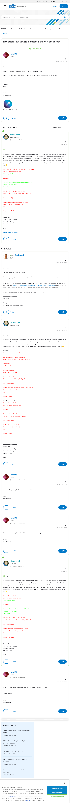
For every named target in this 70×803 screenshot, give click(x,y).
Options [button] (5, 33)
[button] (6, 118)
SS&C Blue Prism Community (9, 28)
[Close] (64, 783)
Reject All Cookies (57, 792)
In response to (17, 139)
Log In (64, 6)
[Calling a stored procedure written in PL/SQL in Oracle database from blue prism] (64, 127)
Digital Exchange (8, 753)
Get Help (21, 28)
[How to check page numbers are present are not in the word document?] (67, 127)
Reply (63, 118)
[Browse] (6, 6)
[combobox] (42, 17)
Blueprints (7, 774)
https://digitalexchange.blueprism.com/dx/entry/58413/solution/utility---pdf (34, 285)
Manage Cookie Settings (57, 796)
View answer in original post (11, 232)
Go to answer (36, 49)
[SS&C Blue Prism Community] (17, 6)
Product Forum (30, 28)
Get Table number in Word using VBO (13, 751)
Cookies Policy (11, 796)
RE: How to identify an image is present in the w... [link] (49, 28)
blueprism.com (64, 1)
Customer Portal (43, 1)
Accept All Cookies (57, 788)
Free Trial (54, 1)
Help (55, 6)
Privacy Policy (27, 800)
